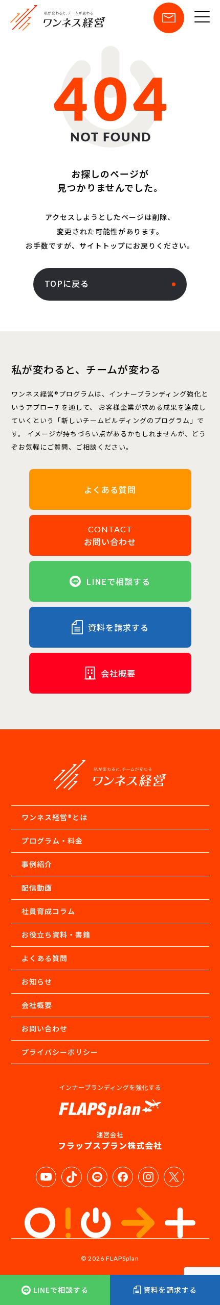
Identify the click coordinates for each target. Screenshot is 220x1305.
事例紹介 (36, 864)
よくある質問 (44, 958)
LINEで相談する (61, 1290)
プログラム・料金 (52, 840)
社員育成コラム (48, 911)
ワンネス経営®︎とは (54, 817)
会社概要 (36, 1005)
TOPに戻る (67, 283)
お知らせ (36, 981)
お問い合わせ (44, 1028)
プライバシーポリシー (59, 1052)
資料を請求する (170, 1290)
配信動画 (36, 887)
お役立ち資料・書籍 (56, 934)
